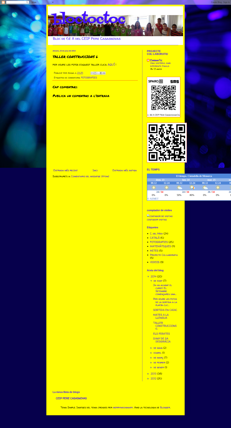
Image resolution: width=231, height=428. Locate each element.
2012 (154, 378)
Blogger (165, 407)
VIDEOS (155, 262)
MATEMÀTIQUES (160, 246)
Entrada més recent (65, 170)
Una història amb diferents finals (160, 64)
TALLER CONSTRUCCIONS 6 (165, 326)
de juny (158, 280)
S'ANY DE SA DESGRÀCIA (161, 340)
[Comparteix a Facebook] (101, 73)
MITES (154, 250)
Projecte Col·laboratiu (164, 255)
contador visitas (157, 219)
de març (159, 357)
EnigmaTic (156, 60)
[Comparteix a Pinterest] (104, 73)
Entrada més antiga (125, 170)
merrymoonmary (123, 407)
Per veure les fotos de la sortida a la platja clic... (165, 302)
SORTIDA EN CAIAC (165, 310)
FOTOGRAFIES (89, 77)
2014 (154, 276)
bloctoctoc (89, 19)
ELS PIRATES (161, 333)
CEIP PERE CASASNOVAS (71, 398)
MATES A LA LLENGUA (161, 316)
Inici (95, 170)
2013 (154, 373)
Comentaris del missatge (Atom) (90, 176)
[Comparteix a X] (98, 73)
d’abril (158, 352)
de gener (159, 367)
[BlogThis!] (95, 73)
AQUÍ (111, 65)
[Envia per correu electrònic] (92, 73)
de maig (158, 348)
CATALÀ (155, 237)
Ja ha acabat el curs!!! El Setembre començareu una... (164, 289)
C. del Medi (156, 233)
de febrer (160, 362)
